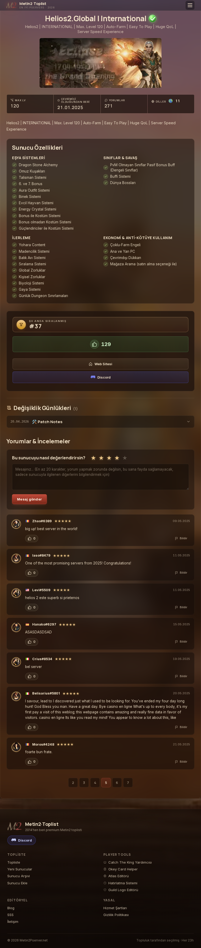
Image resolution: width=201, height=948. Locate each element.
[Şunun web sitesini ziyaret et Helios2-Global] (100, 63)
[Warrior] (16, 524)
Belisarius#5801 (46, 693)
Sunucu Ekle (17, 883)
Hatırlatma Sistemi (122, 883)
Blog (10, 908)
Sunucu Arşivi (18, 876)
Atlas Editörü (118, 876)
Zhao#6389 (42, 521)
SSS (10, 915)
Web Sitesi (103, 364)
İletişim (12, 921)
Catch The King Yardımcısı (130, 862)
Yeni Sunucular (19, 869)
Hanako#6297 (44, 624)
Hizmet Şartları (115, 908)
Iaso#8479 (41, 555)
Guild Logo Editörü (123, 890)
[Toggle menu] (190, 5)
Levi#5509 (41, 590)
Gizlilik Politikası (116, 915)
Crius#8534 (42, 659)
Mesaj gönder (29, 499)
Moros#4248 (43, 744)
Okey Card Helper (123, 869)
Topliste (13, 862)
